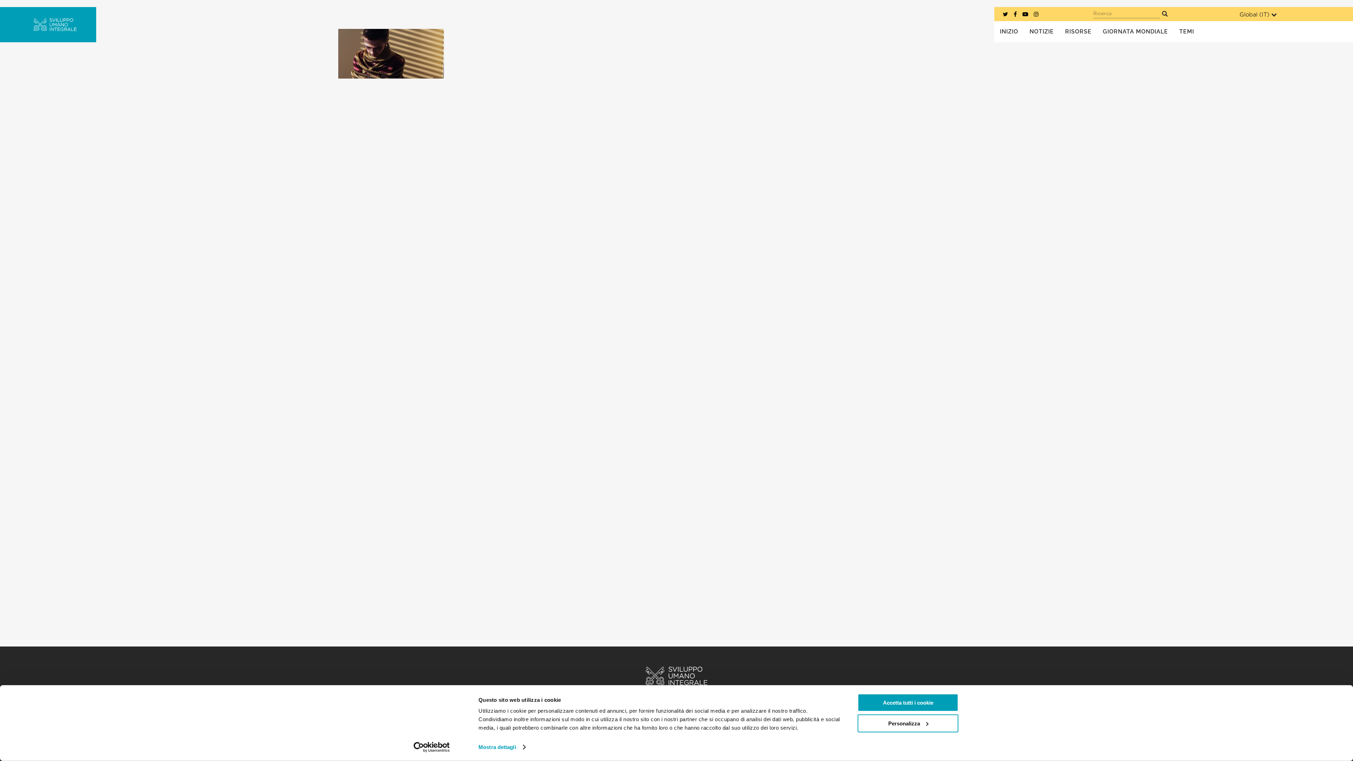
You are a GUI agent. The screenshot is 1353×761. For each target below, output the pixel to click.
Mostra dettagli (497, 747)
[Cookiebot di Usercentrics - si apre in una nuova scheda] (432, 747)
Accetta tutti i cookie (908, 703)
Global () (1254, 15)
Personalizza (904, 723)
